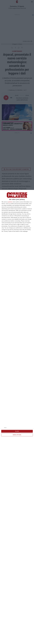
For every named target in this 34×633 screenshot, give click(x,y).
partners (10, 201)
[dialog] (17, 411)
